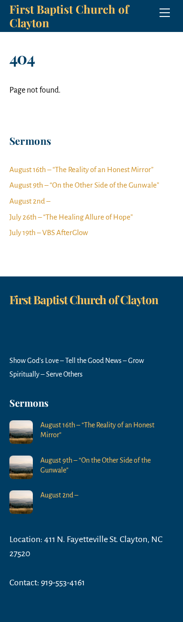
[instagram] (40, 306)
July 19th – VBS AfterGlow (48, 232)
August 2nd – (29, 201)
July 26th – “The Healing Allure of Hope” (71, 217)
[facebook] (18, 306)
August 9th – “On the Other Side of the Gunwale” (84, 185)
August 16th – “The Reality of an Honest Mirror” (81, 169)
